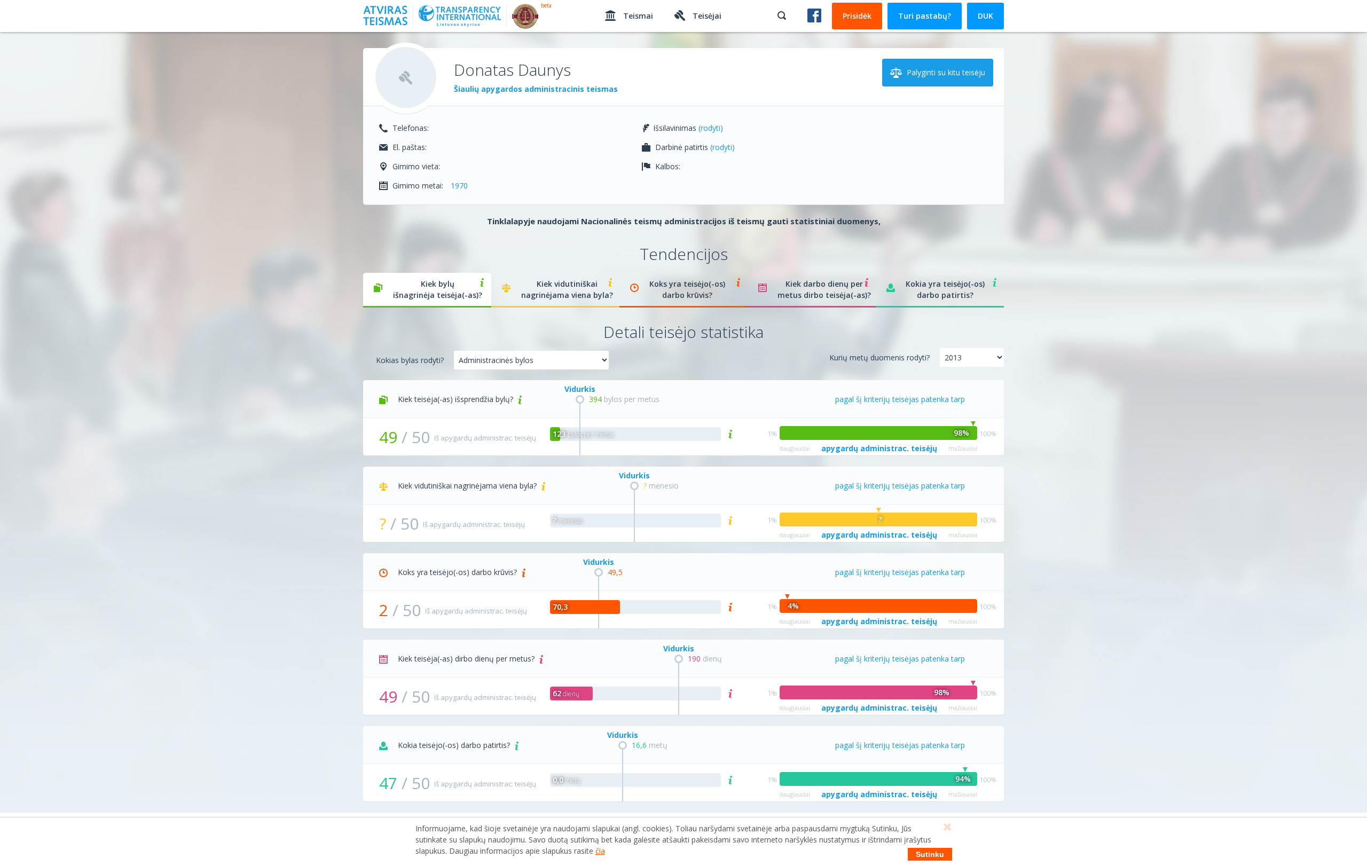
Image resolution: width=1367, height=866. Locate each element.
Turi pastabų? (924, 16)
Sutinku (930, 854)
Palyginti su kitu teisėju (945, 72)
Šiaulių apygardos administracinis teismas (536, 89)
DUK (985, 16)
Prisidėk (857, 16)
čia (600, 851)
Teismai (637, 16)
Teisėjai (705, 16)
